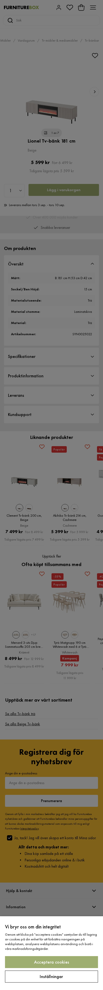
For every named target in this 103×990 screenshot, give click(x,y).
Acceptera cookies (51, 962)
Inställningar (51, 976)
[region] (51, 953)
